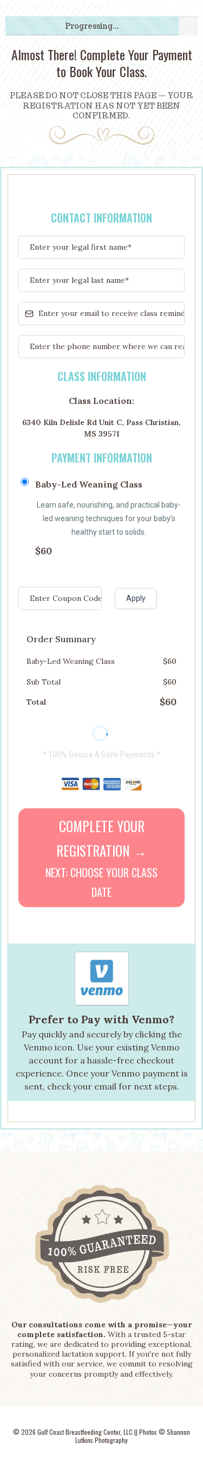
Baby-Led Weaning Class (88, 484)
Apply (136, 598)
